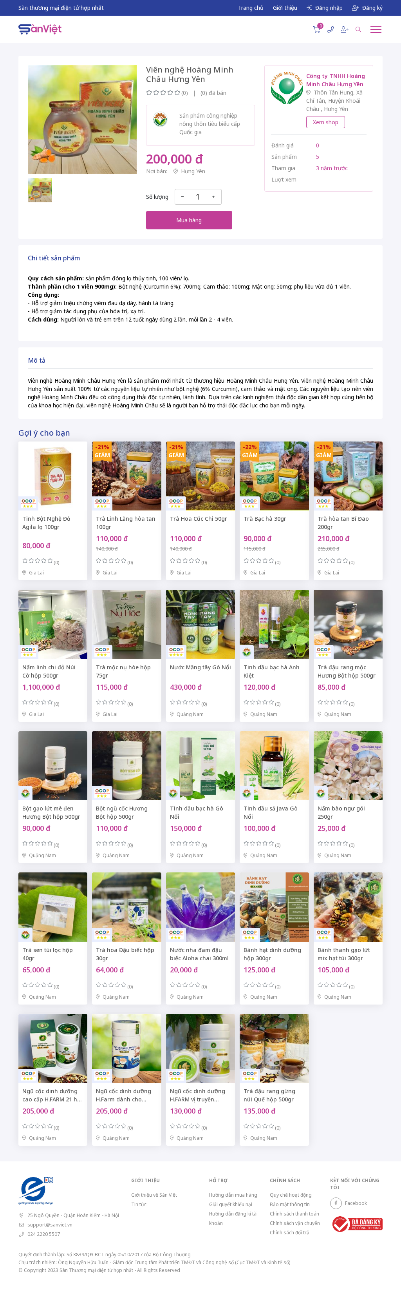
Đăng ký (372, 7)
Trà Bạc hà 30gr (265, 518)
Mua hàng (189, 220)
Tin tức (138, 1204)
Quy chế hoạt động (291, 1195)
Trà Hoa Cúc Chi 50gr (198, 518)
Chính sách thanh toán (294, 1213)
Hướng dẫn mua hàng (233, 1195)
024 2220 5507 (43, 1234)
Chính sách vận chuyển (295, 1223)
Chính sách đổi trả (289, 1232)
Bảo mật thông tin (290, 1204)
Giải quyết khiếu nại (230, 1204)
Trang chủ (251, 7)
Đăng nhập (329, 7)
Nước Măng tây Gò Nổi (200, 667)
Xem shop (325, 122)
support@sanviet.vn (49, 1224)
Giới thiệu (285, 7)
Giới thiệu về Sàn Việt (154, 1195)
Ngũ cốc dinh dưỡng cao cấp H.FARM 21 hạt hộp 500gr (52, 1099)
